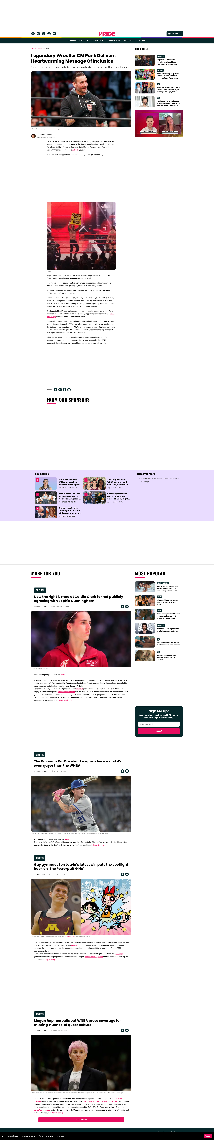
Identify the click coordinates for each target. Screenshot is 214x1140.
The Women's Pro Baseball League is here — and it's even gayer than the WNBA (78, 763)
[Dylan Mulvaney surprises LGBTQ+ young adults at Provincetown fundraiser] (145, 74)
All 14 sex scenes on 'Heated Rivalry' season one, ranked (168, 643)
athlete (74, 945)
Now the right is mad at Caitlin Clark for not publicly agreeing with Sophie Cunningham (78, 598)
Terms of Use (59, 1136)
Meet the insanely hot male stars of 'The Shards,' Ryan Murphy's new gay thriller (168, 89)
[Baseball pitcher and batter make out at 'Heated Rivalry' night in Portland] (94, 497)
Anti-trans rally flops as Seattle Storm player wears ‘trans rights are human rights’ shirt (70, 497)
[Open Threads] (43, 33)
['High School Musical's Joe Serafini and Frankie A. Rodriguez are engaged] (145, 60)
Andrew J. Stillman (46, 134)
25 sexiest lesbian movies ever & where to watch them (167, 602)
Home (33, 48)
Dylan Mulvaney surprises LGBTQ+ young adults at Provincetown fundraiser (168, 75)
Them (66, 839)
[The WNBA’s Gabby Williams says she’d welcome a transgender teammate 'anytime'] (46, 483)
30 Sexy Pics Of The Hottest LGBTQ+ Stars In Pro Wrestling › (159, 480)
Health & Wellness (162, 583)
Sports (47, 48)
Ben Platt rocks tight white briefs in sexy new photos (168, 630)
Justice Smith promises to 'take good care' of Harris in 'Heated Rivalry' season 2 (168, 103)
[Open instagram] (49, 33)
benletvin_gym (70, 936)
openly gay (119, 954)
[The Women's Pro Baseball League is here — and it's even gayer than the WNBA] (81, 803)
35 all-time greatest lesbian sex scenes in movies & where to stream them (168, 616)
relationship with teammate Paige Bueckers (100, 1101)
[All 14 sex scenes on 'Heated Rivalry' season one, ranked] (145, 642)
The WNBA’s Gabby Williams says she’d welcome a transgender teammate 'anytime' (70, 483)
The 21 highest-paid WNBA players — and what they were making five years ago (118, 483)
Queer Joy (160, 70)
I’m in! (159, 731)
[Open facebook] (33, 33)
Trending (112, 40)
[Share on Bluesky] (69, 389)
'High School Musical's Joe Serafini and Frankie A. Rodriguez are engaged (168, 62)
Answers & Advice (76, 40)
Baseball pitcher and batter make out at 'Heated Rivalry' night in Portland (118, 497)
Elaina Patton (40, 874)
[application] (159, 123)
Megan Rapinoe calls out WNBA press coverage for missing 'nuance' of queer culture (77, 1022)
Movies (159, 597)
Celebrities (160, 56)
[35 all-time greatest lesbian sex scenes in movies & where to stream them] (145, 614)
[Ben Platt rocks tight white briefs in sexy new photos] (145, 628)
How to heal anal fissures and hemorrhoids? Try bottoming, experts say (167, 588)
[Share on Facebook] (55, 389)
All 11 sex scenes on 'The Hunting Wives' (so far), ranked (167, 657)
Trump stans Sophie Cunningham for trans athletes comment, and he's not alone (70, 512)
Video (142, 40)
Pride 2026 (129, 40)
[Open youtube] (54, 33)
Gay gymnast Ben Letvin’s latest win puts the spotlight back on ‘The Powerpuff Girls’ (81, 866)
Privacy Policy (44, 1136)
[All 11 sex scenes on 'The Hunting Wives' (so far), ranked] (145, 655)
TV (158, 84)
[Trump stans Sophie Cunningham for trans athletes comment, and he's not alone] (46, 511)
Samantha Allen (41, 606)
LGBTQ (75, 150)
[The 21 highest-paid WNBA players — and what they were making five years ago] (94, 483)
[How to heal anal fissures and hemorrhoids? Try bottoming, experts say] (145, 586)
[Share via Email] (60, 389)
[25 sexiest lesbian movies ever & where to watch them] (145, 600)
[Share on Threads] (64, 389)
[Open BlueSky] (38, 33)
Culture (97, 40)
